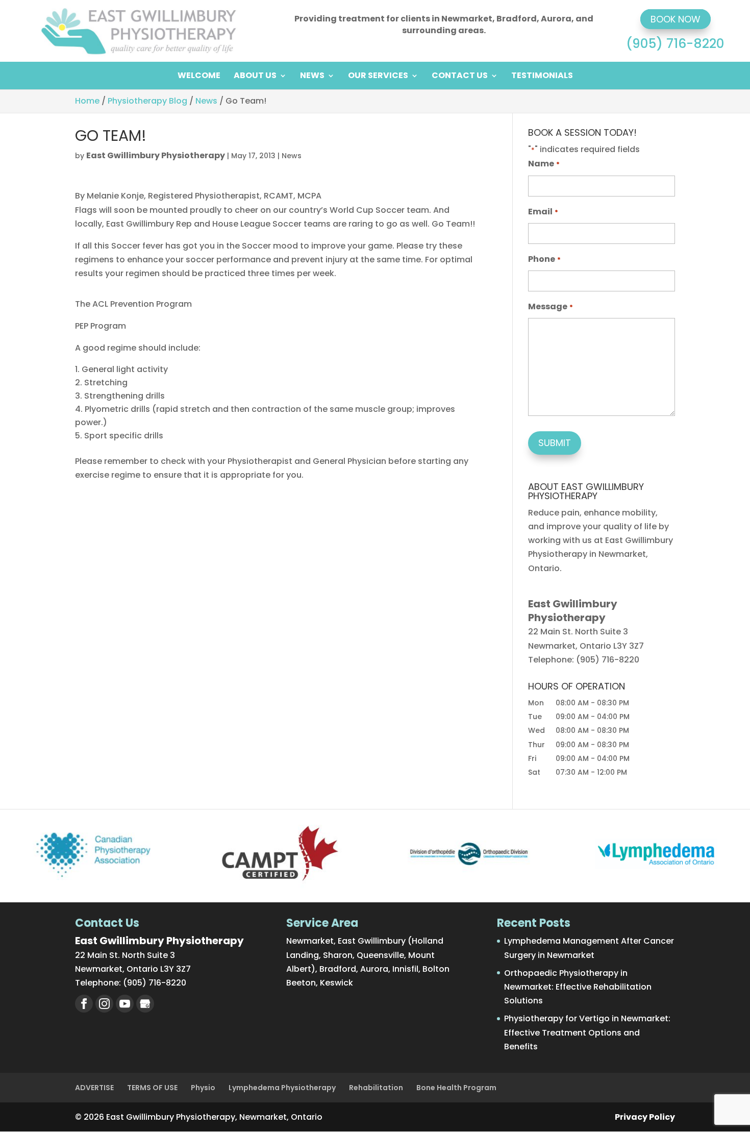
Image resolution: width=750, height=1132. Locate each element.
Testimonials (542, 76)
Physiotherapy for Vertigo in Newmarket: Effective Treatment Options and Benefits (587, 1032)
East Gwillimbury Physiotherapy (155, 155)
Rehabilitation (376, 1087)
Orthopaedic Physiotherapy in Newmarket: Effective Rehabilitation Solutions (578, 986)
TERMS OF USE (152, 1087)
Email (543, 211)
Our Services (378, 76)
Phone (544, 259)
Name (543, 163)
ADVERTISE (94, 1087)
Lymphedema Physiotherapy (282, 1087)
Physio (203, 1087)
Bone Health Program (456, 1087)
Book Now (676, 19)
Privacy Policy (645, 1117)
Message (550, 306)
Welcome (199, 76)
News (312, 76)
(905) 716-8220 (675, 44)
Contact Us (460, 76)
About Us (255, 76)
